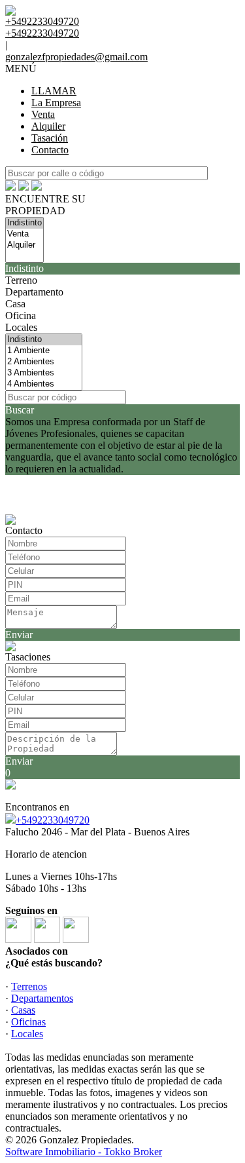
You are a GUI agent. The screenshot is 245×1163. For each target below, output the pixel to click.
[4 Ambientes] (44, 384)
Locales (21, 327)
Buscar (19, 409)
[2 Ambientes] (44, 362)
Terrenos (29, 986)
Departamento (34, 291)
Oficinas (28, 1021)
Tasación (49, 137)
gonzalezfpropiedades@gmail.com (76, 56)
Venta (43, 114)
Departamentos (42, 998)
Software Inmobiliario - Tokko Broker (83, 1151)
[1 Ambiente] (44, 350)
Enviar (19, 634)
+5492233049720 (53, 820)
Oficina (20, 315)
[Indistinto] (24, 223)
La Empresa (56, 102)
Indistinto (24, 268)
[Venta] (24, 234)
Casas (23, 1010)
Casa (15, 303)
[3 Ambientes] (44, 373)
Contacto (50, 149)
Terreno (21, 280)
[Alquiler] (24, 245)
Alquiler (48, 126)
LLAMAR (53, 90)
